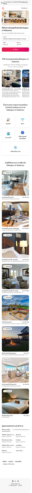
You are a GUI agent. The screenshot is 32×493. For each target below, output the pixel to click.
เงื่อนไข (20, 485)
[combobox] (15, 39)
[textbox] (8, 44)
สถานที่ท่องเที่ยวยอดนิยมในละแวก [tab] (21, 429)
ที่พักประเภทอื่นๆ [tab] (6, 429)
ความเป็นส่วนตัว (13, 485)
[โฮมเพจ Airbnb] (3, 8)
